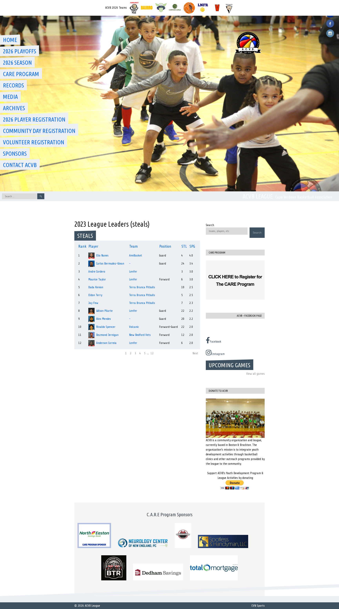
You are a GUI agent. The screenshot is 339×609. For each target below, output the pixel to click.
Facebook (215, 341)
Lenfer (133, 271)
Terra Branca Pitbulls (142, 287)
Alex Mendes (103, 319)
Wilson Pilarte (104, 311)
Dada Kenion (95, 287)
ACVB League (258, 196)
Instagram (218, 354)
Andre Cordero (96, 271)
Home (10, 39)
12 (152, 353)
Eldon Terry (95, 295)
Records (13, 85)
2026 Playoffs (19, 51)
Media (10, 96)
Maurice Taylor (97, 279)
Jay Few (93, 303)
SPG (192, 246)
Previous (81, 353)
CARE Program (21, 74)
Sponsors (15, 153)
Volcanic (134, 327)
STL (184, 246)
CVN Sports (258, 605)
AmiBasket (135, 255)
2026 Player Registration (34, 119)
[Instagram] (330, 33)
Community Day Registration (39, 130)
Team (133, 246)
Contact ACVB (20, 165)
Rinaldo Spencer (105, 327)
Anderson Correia (106, 343)
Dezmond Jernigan (107, 335)
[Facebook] (330, 23)
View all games (255, 373)
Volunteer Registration (33, 142)
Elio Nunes (102, 255)
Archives (14, 108)
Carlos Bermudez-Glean (110, 263)
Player (93, 246)
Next (195, 353)
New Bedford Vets (140, 335)
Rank (82, 246)
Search (210, 225)
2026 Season (17, 62)
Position (165, 246)
